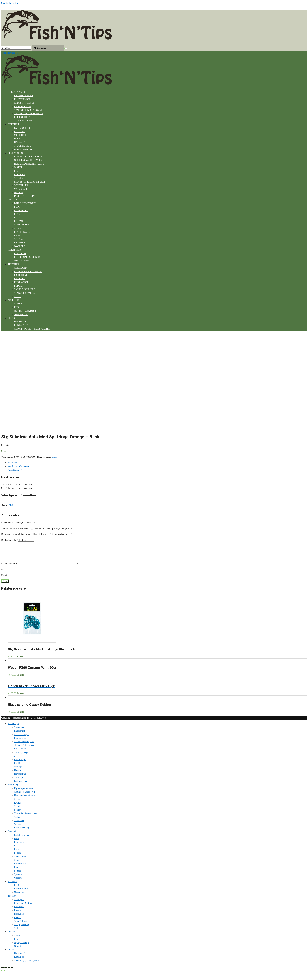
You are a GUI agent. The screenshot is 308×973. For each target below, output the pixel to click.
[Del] (5, 967)
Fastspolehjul (23, 128)
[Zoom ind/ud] (12, 967)
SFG (11, 505)
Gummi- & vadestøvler (28, 160)
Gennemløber (22, 225)
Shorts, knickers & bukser (30, 182)
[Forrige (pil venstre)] (2, 970)
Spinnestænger (23, 95)
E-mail (5, 575)
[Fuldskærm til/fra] (9, 967)
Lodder (18, 286)
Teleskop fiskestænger (28, 113)
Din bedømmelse (9, 540)
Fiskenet (19, 278)
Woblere (19, 246)
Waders (18, 192)
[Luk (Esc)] (2, 967)
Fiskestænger (16, 92)
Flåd (17, 214)
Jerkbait (19, 228)
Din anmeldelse (9, 563)
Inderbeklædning (25, 196)
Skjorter (19, 174)
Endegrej (13, 200)
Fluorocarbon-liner (27, 257)
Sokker (18, 178)
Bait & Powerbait (25, 203)
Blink (17, 207)
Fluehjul (19, 131)
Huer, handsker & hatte (29, 164)
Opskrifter (21, 314)
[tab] (157, 463)
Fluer (17, 217)
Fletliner (20, 253)
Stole (17, 296)
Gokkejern (20, 268)
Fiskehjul (14, 124)
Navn (4, 569)
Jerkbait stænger (25, 103)
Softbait (19, 239)
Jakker (18, 167)
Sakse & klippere (24, 289)
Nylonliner (21, 260)
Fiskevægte (21, 282)
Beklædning (15, 153)
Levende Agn (22, 232)
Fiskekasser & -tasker (28, 271)
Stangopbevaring (25, 293)
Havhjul (19, 138)
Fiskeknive (21, 275)
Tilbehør (13, 264)
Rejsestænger (22, 117)
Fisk (16, 307)
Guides (18, 304)
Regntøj (19, 171)
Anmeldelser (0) (15, 470)
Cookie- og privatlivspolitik (32, 329)
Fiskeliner (14, 250)
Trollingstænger (25, 121)
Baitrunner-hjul (24, 149)
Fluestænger (22, 99)
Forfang (19, 221)
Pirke (17, 235)
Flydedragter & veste (28, 156)
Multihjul (20, 135)
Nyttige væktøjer (25, 311)
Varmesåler (21, 189)
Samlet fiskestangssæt (29, 110)
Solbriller (21, 185)
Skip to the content (9, 3)
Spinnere (19, 242)
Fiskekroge (21, 210)
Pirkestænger (22, 106)
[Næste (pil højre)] (5, 970)
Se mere (5, 451)
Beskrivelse (13, 463)
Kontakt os (21, 325)
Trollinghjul (22, 146)
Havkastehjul (22, 142)
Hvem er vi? (21, 321)
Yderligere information (18, 466)
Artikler (13, 300)
